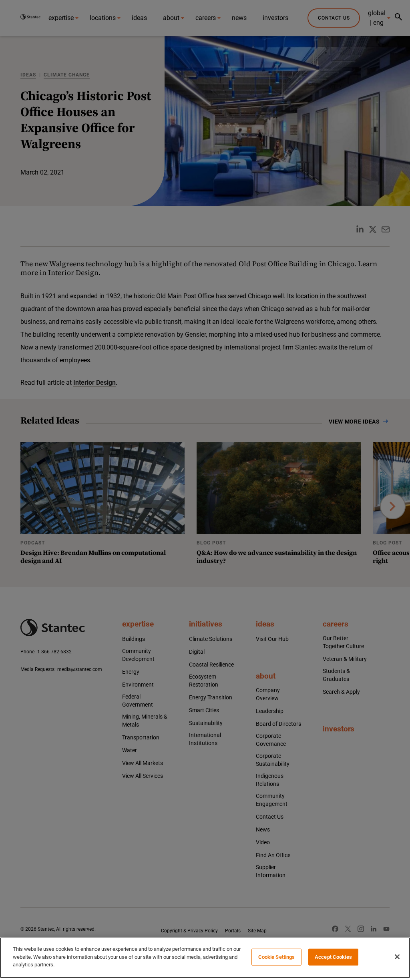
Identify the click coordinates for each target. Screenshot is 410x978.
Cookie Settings (276, 957)
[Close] (397, 957)
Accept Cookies (333, 957)
